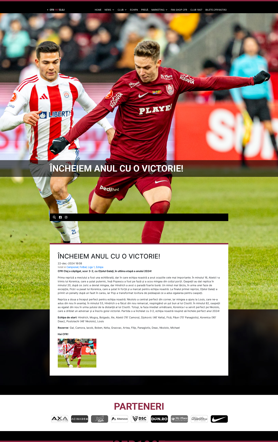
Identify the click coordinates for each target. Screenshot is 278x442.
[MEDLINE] (219, 419)
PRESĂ (144, 9)
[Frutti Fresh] (60, 419)
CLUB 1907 (196, 9)
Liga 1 (91, 267)
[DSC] (99, 419)
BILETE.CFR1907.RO (216, 9)
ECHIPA (134, 9)
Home (98, 9)
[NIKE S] (179, 419)
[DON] (119, 419)
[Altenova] (79, 419)
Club (121, 9)
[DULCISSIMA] (159, 419)
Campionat (73, 267)
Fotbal (83, 267)
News (108, 9)
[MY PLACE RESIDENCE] (139, 419)
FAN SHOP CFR (179, 9)
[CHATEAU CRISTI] (199, 419)
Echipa (99, 267)
